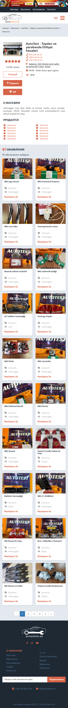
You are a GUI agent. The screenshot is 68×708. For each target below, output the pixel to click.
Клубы (9, 667)
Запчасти (51, 9)
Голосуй (12, 74)
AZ (56, 18)
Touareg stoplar (44, 316)
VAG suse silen (11, 226)
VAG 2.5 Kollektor (45, 496)
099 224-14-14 (35, 57)
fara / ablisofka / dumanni (49, 541)
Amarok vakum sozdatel (15, 271)
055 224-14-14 (35, 60)
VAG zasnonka (44, 361)
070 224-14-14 (35, 55)
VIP (14, 92)
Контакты (45, 668)
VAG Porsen (42, 406)
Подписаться (56, 679)
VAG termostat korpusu (48, 182)
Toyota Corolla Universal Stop (48, 452)
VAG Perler (9, 361)
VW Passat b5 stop (13, 541)
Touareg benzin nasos (47, 226)
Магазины (25, 9)
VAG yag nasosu (11, 182)
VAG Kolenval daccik (13, 406)
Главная (5, 28)
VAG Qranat (9, 451)
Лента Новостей (48, 656)
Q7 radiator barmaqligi (14, 316)
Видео (43, 660)
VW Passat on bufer (13, 586)
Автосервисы (39, 9)
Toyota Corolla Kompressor (50, 586)
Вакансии (45, 664)
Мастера (14, 9)
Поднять (14, 83)
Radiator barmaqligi (13, 496)
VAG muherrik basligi (47, 271)
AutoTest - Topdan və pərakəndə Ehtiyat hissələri (40, 28)
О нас (43, 653)
